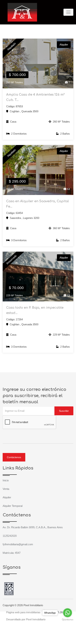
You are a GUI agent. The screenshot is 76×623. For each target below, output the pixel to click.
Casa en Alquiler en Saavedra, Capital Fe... (37, 203)
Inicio (6, 480)
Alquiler (7, 497)
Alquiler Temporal (12, 505)
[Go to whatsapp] (67, 612)
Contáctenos (14, 457)
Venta (6, 488)
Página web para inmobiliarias (23, 612)
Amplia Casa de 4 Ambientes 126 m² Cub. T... (35, 97)
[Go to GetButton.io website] (67, 619)
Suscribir (64, 410)
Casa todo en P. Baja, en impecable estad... (34, 310)
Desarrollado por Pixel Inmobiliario (25, 619)
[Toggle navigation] (68, 12)
